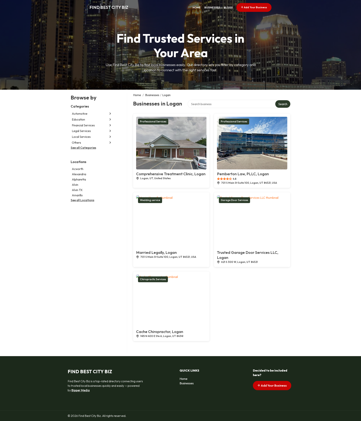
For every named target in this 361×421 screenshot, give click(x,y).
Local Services (81, 137)
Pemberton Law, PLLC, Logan (243, 173)
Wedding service (150, 200)
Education (78, 119)
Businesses (212, 7)
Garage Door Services (234, 200)
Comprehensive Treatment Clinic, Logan (171, 173)
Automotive (79, 113)
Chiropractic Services (153, 279)
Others (76, 142)
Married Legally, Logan (156, 252)
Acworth (77, 169)
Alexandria (79, 174)
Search (282, 104)
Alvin (75, 185)
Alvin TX (77, 190)
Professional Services (153, 121)
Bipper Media (80, 390)
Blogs (228, 7)
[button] (110, 114)
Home (197, 7)
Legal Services (81, 131)
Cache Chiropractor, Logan (159, 331)
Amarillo (77, 195)
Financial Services (83, 125)
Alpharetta (79, 179)
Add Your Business (255, 7)
